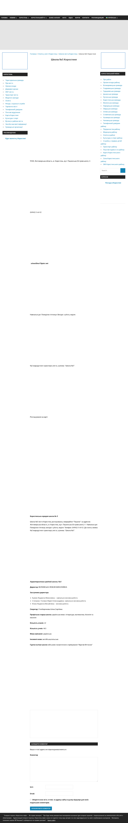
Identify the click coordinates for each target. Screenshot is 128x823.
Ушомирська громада (111, 117)
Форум (77, 18)
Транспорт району (110, 147)
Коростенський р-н (38, 18)
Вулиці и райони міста (14, 121)
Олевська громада (110, 112)
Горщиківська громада (111, 91)
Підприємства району (111, 129)
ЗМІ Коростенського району (113, 164)
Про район (107, 79)
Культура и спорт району (112, 138)
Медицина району (110, 132)
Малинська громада (110, 103)
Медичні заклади (12, 98)
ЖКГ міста (9, 92)
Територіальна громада (14, 80)
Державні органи (11, 89)
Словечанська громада (112, 114)
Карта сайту (51, 820)
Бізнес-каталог (54, 18)
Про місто (9, 83)
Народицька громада (111, 106)
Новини (12, 18)
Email (32, 794)
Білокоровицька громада (112, 85)
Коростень (23, 18)
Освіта (8, 101)
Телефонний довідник (13, 109)
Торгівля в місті (11, 106)
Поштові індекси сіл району (113, 150)
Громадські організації (14, 127)
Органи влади (10, 86)
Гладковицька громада (112, 88)
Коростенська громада (111, 100)
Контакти (85, 18)
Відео (71, 18)
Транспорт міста (11, 95)
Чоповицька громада (111, 120)
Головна (4, 18)
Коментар (34, 755)
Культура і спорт (11, 118)
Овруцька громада (110, 109)
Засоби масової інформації (16, 124)
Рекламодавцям (98, 18)
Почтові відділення (12, 112)
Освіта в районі (109, 135)
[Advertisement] (89, 7)
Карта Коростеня (11, 115)
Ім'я (31, 787)
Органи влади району (111, 82)
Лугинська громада (110, 97)
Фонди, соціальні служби (15, 104)
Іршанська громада (110, 94)
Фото (64, 18)
